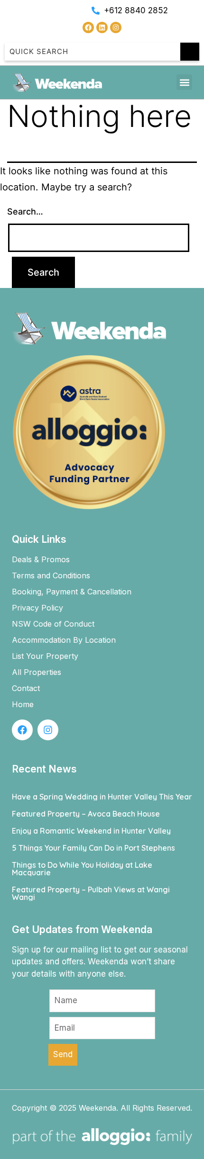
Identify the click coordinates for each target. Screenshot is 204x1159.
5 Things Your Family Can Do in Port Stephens (93, 848)
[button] (184, 82)
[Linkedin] (102, 27)
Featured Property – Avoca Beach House (86, 813)
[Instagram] (115, 27)
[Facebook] (88, 27)
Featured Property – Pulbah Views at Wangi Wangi (91, 893)
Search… (25, 211)
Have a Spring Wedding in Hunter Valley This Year (102, 796)
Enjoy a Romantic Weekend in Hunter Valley (91, 831)
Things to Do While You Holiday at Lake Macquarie (82, 868)
